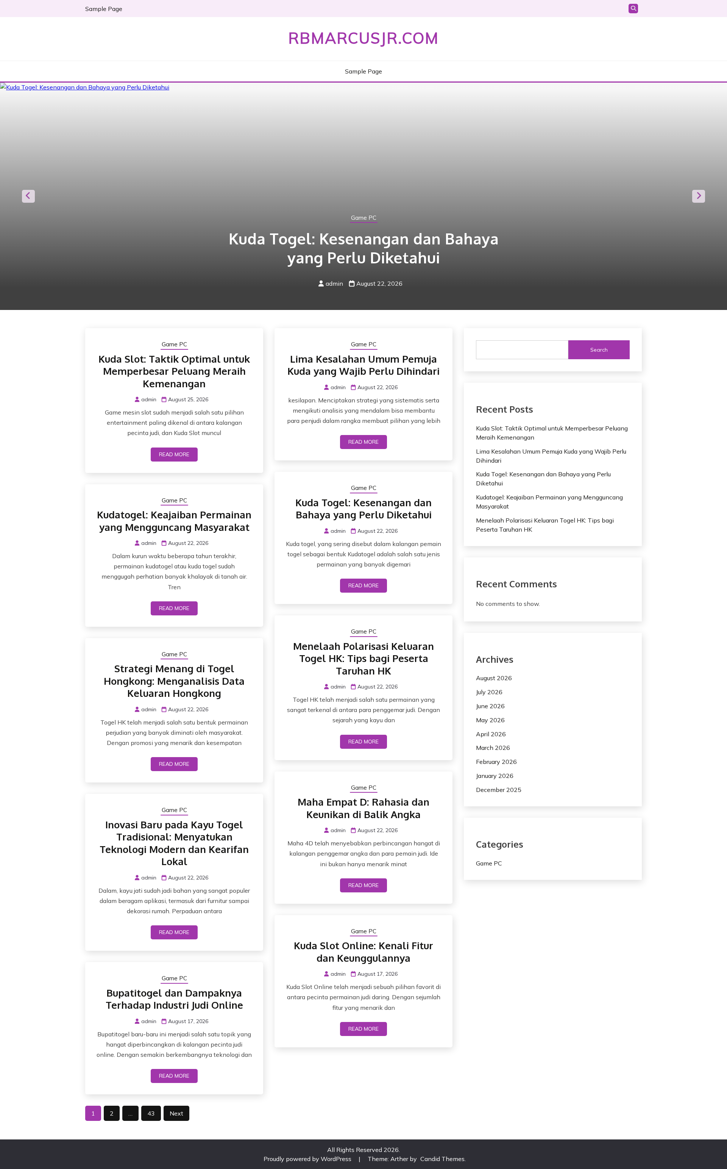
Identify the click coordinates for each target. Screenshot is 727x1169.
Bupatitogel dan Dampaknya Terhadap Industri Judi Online (174, 998)
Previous (28, 196)
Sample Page (103, 9)
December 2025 (498, 789)
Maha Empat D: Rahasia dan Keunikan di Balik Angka (363, 807)
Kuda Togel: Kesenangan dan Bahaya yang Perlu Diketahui (364, 248)
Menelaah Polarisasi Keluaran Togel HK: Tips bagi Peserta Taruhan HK (363, 658)
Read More (174, 454)
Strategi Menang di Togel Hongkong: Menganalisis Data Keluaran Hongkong (174, 680)
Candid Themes (442, 1159)
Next (698, 196)
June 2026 (490, 706)
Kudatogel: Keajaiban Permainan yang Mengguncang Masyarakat (174, 520)
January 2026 (494, 775)
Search (599, 349)
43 (151, 1113)
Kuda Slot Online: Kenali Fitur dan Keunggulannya (363, 951)
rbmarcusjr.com (363, 37)
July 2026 (489, 692)
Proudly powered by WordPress (308, 1159)
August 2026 (494, 678)
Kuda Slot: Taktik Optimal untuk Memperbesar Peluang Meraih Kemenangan (174, 371)
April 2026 (491, 734)
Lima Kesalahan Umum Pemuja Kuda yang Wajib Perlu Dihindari (363, 364)
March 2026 (493, 747)
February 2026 (496, 761)
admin (334, 283)
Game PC (363, 217)
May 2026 (490, 720)
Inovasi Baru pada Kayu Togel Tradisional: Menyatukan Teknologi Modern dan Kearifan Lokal (174, 843)
